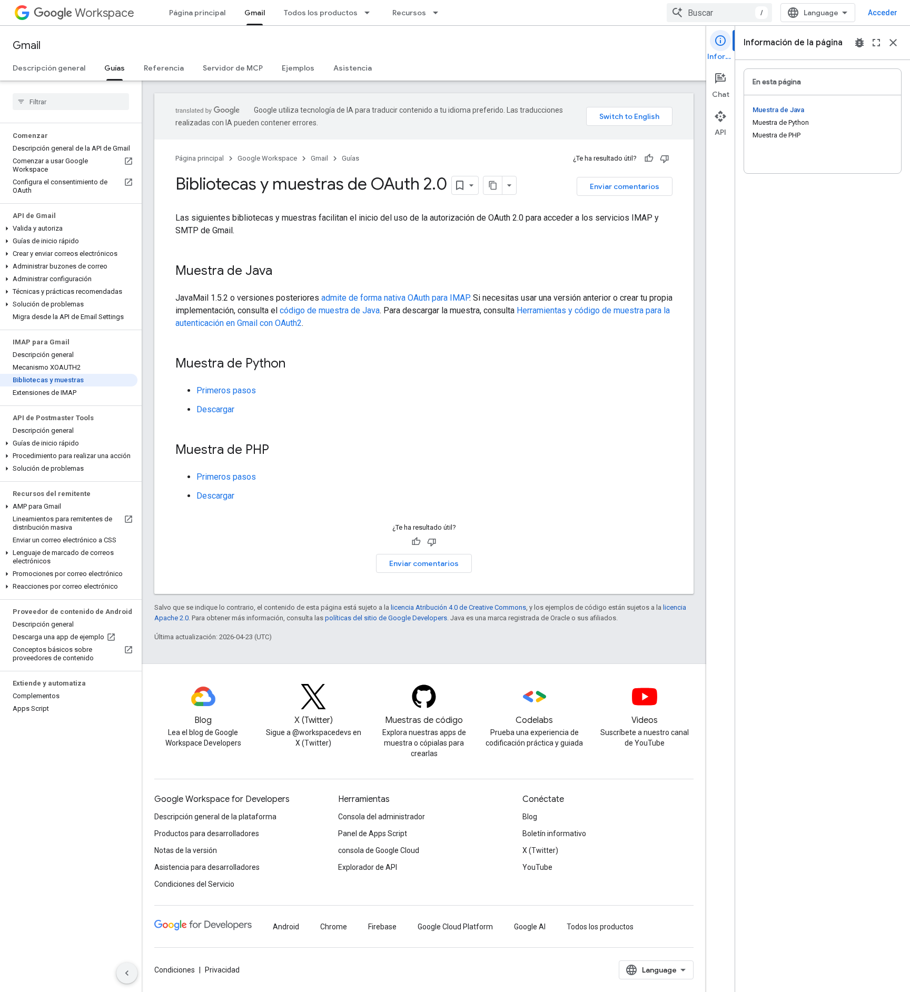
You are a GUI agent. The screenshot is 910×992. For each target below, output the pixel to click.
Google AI (530, 926)
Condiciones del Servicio (194, 884)
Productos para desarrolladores (206, 833)
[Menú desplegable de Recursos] (438, 12)
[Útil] (649, 158)
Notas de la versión (185, 850)
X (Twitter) (540, 850)
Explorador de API (367, 867)
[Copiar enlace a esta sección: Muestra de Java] (282, 271)
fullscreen (876, 42)
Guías (114, 68)
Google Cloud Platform (455, 926)
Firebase (382, 926)
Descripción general (49, 68)
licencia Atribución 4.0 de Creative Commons (458, 607)
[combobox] (719, 12)
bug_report (859, 42)
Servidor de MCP (233, 68)
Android (286, 926)
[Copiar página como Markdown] (492, 185)
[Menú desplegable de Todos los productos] (370, 12)
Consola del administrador (381, 816)
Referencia (164, 68)
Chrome (333, 926)
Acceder (882, 12)
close (893, 42)
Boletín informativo (554, 833)
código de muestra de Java (330, 310)
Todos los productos (321, 12)
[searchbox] (71, 101)
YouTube (537, 867)
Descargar (215, 409)
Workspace (104, 13)
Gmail (254, 12)
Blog (529, 816)
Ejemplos (298, 68)
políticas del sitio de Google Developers (386, 618)
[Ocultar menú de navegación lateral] (126, 973)
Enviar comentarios (624, 186)
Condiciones (174, 970)
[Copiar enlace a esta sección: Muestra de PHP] (279, 450)
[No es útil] (664, 158)
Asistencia (352, 68)
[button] (68, 228)
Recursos (409, 12)
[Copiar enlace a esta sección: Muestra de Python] (295, 364)
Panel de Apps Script (372, 833)
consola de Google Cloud (378, 850)
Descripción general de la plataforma (215, 816)
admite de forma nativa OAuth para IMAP (395, 298)
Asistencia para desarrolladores (207, 867)
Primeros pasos (226, 390)
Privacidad (222, 970)
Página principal (197, 12)
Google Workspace (267, 158)
